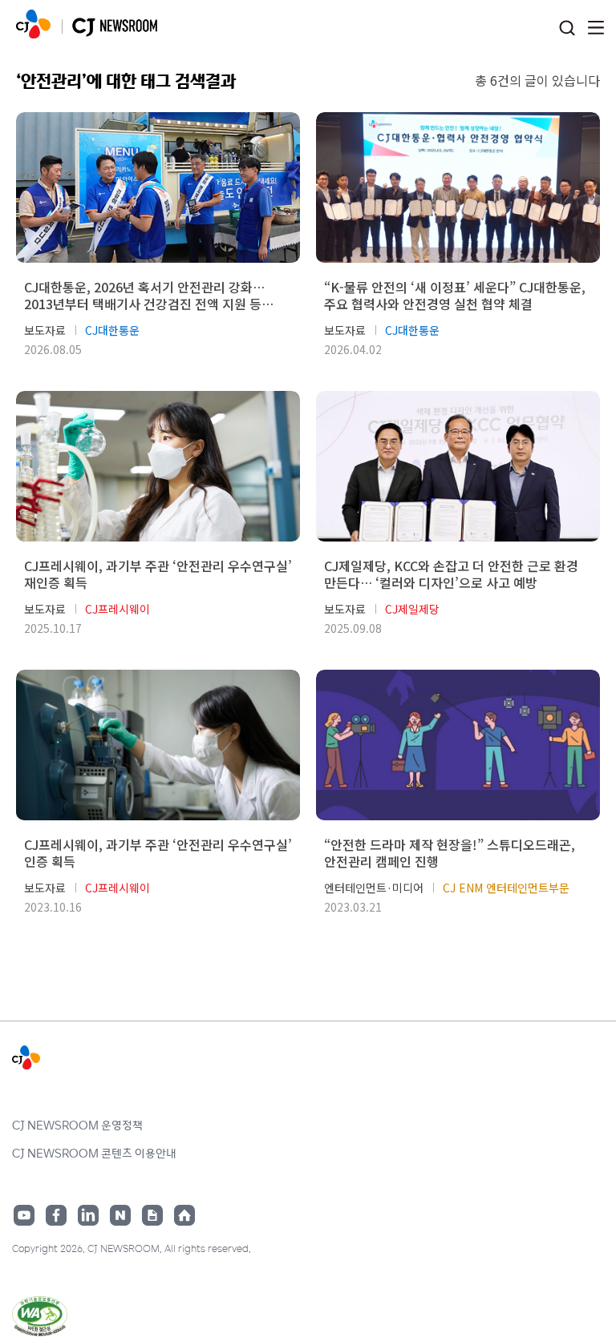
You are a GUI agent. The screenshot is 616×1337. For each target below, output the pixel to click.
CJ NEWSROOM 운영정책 (77, 1125)
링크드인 (88, 1215)
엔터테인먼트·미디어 (374, 888)
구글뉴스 (152, 1215)
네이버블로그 (120, 1215)
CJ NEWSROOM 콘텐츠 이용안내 (94, 1153)
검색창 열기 (566, 28)
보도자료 (45, 330)
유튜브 (24, 1215)
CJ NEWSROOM (33, 24)
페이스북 (56, 1215)
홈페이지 (184, 1215)
